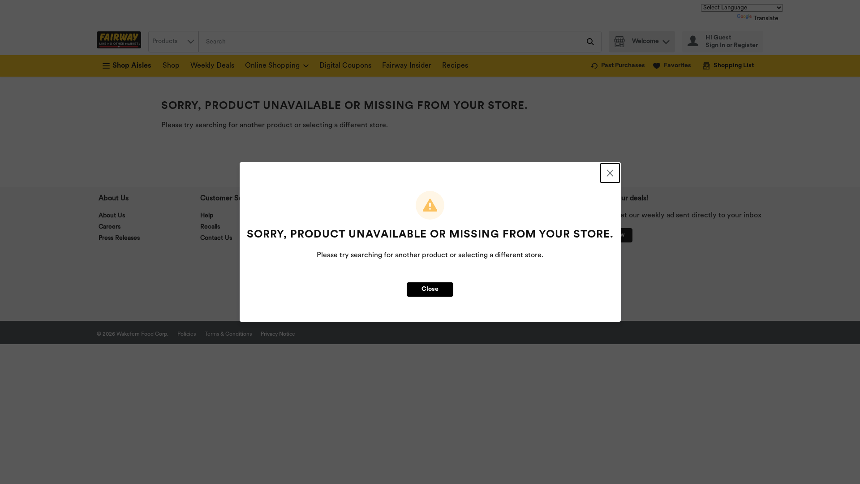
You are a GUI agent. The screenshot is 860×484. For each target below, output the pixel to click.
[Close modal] (610, 173)
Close (430, 289)
